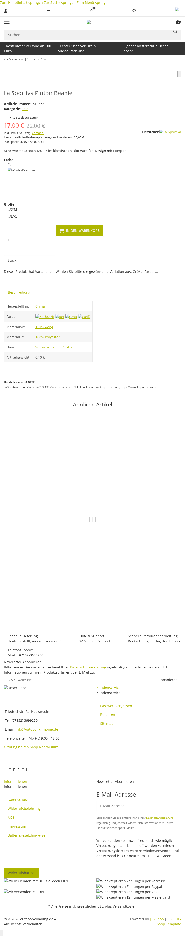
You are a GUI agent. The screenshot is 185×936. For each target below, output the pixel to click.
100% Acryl (44, 327)
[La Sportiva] (170, 132)
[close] (179, 74)
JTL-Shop (157, 919)
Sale (25, 108)
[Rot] (60, 316)
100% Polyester (47, 337)
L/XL (14, 216)
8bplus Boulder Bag (92, 609)
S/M (14, 209)
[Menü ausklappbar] (7, 22)
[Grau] (71, 316)
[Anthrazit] (45, 316)
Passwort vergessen (116, 705)
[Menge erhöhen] (8, 250)
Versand (38, 133)
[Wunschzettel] (134, 11)
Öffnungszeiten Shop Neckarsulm (31, 747)
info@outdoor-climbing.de (37, 729)
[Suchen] (175, 31)
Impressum (17, 826)
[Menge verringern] (8, 230)
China (40, 306)
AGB (11, 817)
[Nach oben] (1, 933)
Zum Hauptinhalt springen (22, 2)
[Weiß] (84, 316)
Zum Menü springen (93, 2)
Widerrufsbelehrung (24, 808)
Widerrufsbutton (21, 873)
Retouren (107, 714)
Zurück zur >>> (14, 59)
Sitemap (106, 723)
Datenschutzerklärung (88, 667)
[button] (48, 11)
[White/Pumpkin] (22, 179)
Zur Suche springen (60, 2)
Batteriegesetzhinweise (26, 835)
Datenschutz (18, 799)
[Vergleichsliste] (91, 11)
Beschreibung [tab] (19, 292)
